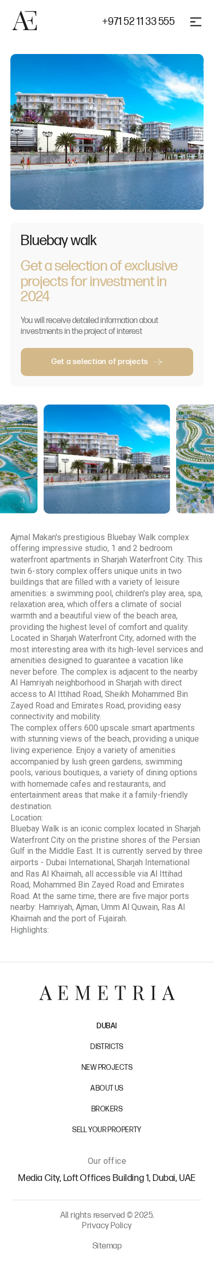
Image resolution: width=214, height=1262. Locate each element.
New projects (107, 1067)
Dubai (107, 1026)
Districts (107, 1046)
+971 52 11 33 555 (138, 22)
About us (106, 1088)
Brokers (107, 1109)
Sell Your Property (107, 1129)
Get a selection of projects (99, 362)
